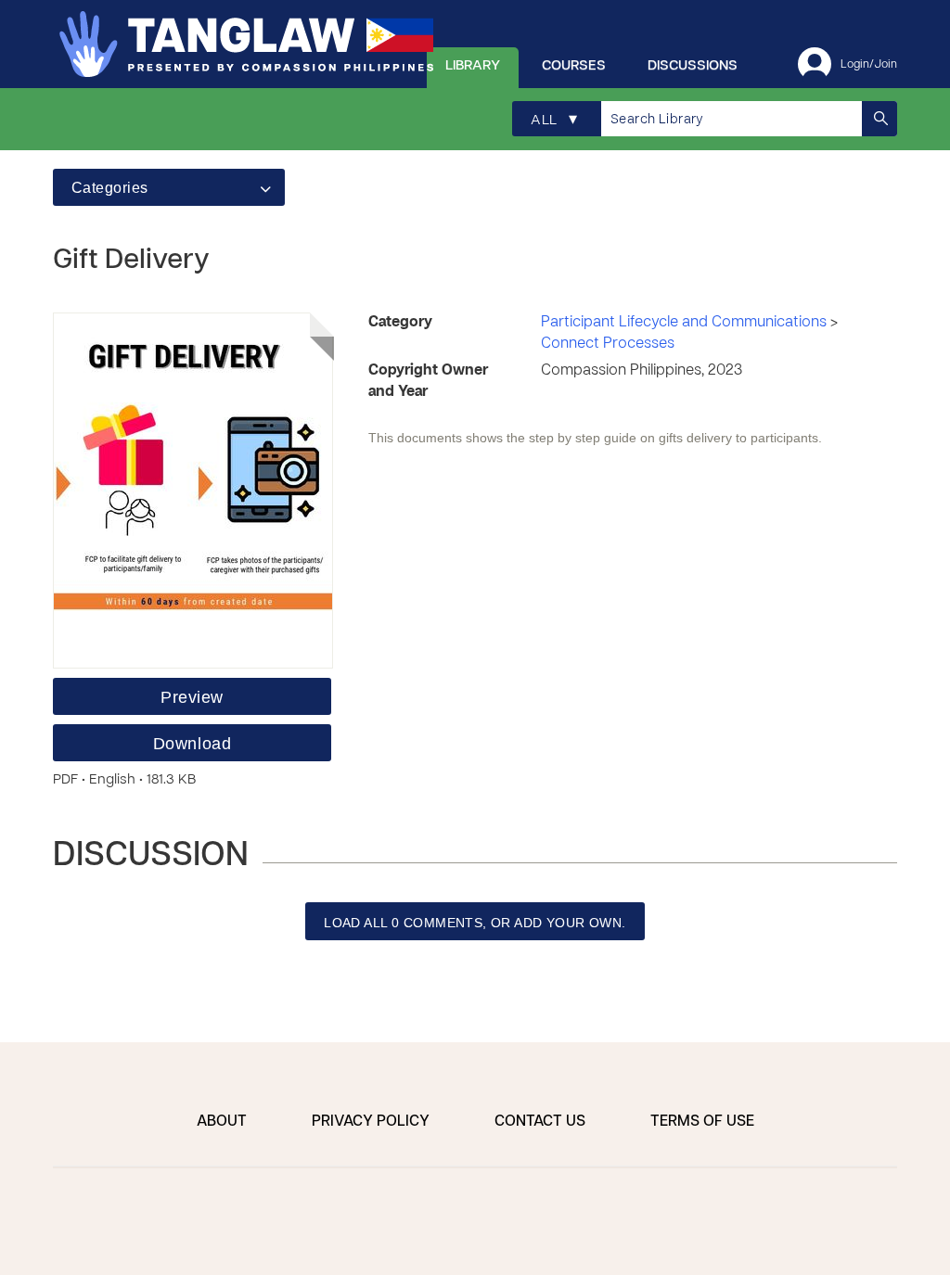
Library (472, 65)
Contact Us (539, 1122)
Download (192, 743)
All (554, 120)
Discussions (693, 65)
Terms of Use (702, 1122)
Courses (574, 65)
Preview (192, 697)
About (222, 1122)
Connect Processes (607, 344)
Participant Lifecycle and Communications (685, 322)
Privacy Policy (371, 1122)
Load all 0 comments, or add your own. (475, 922)
